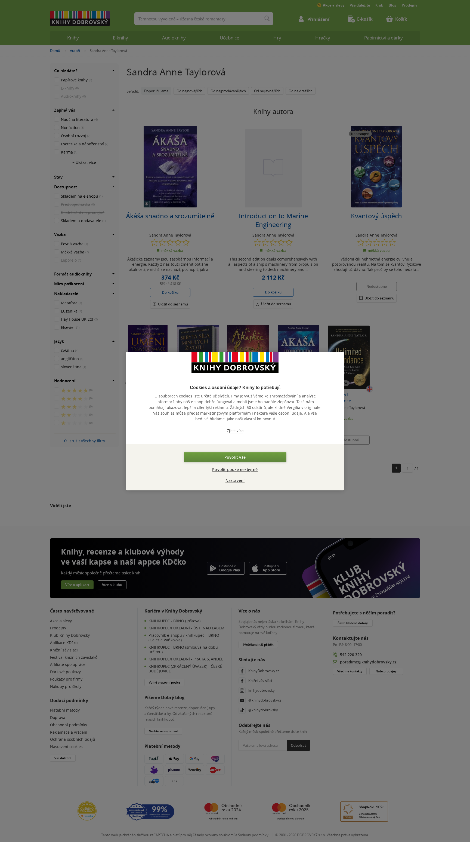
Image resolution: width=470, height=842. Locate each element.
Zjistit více (235, 431)
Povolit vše (235, 457)
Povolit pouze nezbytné (235, 469)
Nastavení (235, 480)
